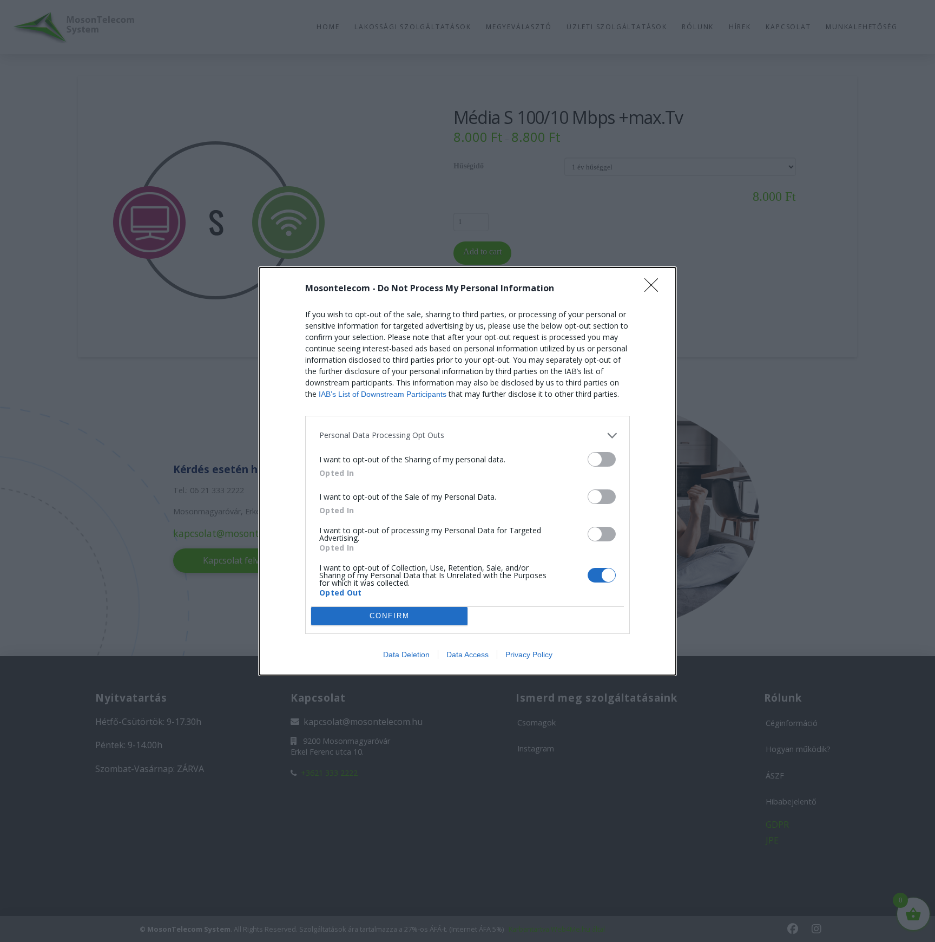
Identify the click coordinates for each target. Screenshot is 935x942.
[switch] (602, 459)
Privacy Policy (528, 654)
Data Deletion (406, 654)
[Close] (654, 288)
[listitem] (467, 435)
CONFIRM (390, 616)
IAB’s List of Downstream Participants (382, 394)
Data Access (467, 654)
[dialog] (467, 471)
